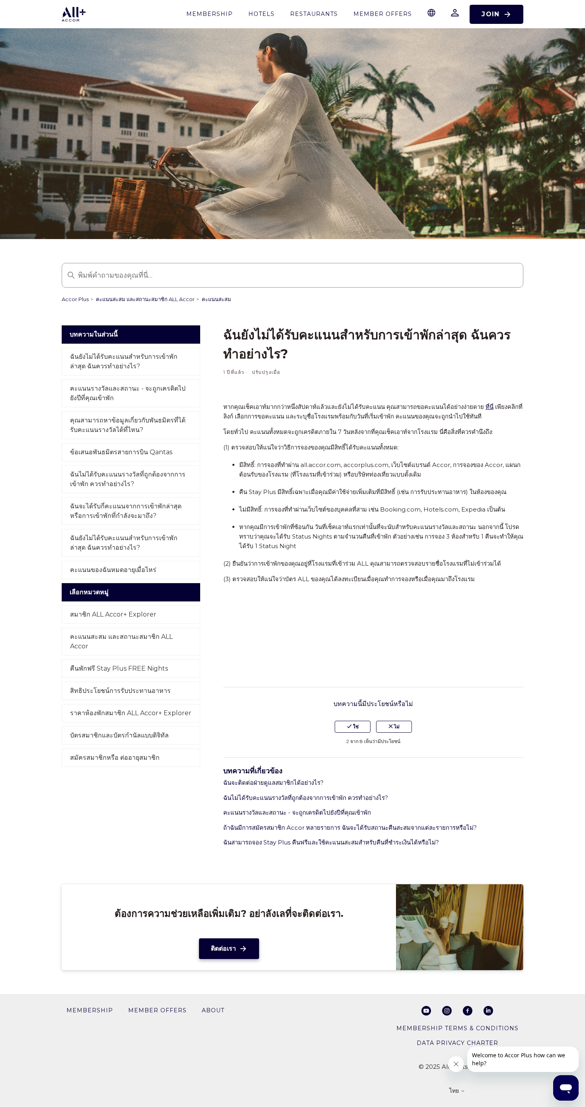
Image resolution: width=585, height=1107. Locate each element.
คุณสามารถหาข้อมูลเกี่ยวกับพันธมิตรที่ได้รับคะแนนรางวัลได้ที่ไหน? (127, 425)
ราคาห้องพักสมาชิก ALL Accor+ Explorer (130, 713)
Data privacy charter (457, 1043)
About (213, 1010)
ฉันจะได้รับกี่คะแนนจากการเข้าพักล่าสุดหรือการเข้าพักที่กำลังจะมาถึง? (125, 510)
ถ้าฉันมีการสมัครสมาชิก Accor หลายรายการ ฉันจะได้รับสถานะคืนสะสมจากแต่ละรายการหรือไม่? (350, 827)
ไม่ (396, 727)
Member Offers (382, 14)
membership (209, 14)
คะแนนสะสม (216, 299)
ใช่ (355, 727)
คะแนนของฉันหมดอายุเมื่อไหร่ (113, 570)
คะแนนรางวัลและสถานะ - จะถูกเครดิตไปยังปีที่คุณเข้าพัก (127, 393)
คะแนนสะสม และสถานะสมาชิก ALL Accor (145, 299)
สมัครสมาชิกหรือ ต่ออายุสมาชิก (115, 757)
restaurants (314, 14)
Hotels (261, 14)
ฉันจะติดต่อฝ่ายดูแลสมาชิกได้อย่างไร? (273, 782)
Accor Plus (75, 299)
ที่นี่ (489, 407)
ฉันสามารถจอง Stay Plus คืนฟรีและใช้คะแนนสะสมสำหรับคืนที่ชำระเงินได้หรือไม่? (331, 842)
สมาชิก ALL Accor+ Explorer (113, 614)
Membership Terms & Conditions (457, 1028)
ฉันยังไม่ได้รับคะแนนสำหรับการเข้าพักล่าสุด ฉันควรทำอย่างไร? (123, 361)
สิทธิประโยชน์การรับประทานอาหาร (120, 691)
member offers (157, 1010)
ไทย (454, 1091)
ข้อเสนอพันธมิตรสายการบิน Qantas (121, 452)
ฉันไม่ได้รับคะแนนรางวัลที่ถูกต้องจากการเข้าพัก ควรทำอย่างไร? (127, 479)
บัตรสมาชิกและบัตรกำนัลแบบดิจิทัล (119, 735)
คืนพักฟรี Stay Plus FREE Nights (119, 668)
